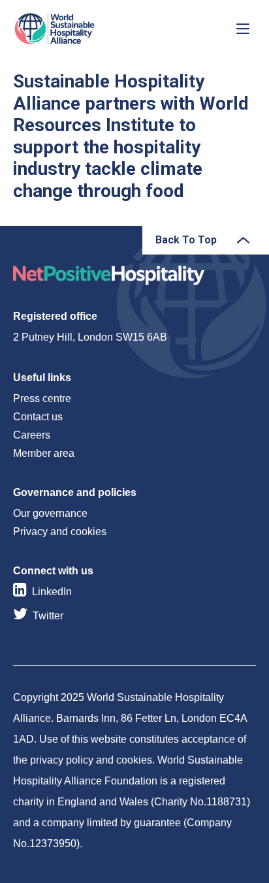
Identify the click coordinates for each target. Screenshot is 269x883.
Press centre (42, 398)
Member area (43, 453)
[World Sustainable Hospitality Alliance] (81, 28)
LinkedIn (52, 591)
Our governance (50, 513)
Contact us (38, 416)
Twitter (48, 615)
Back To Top (186, 240)
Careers (31, 435)
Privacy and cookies (59, 531)
